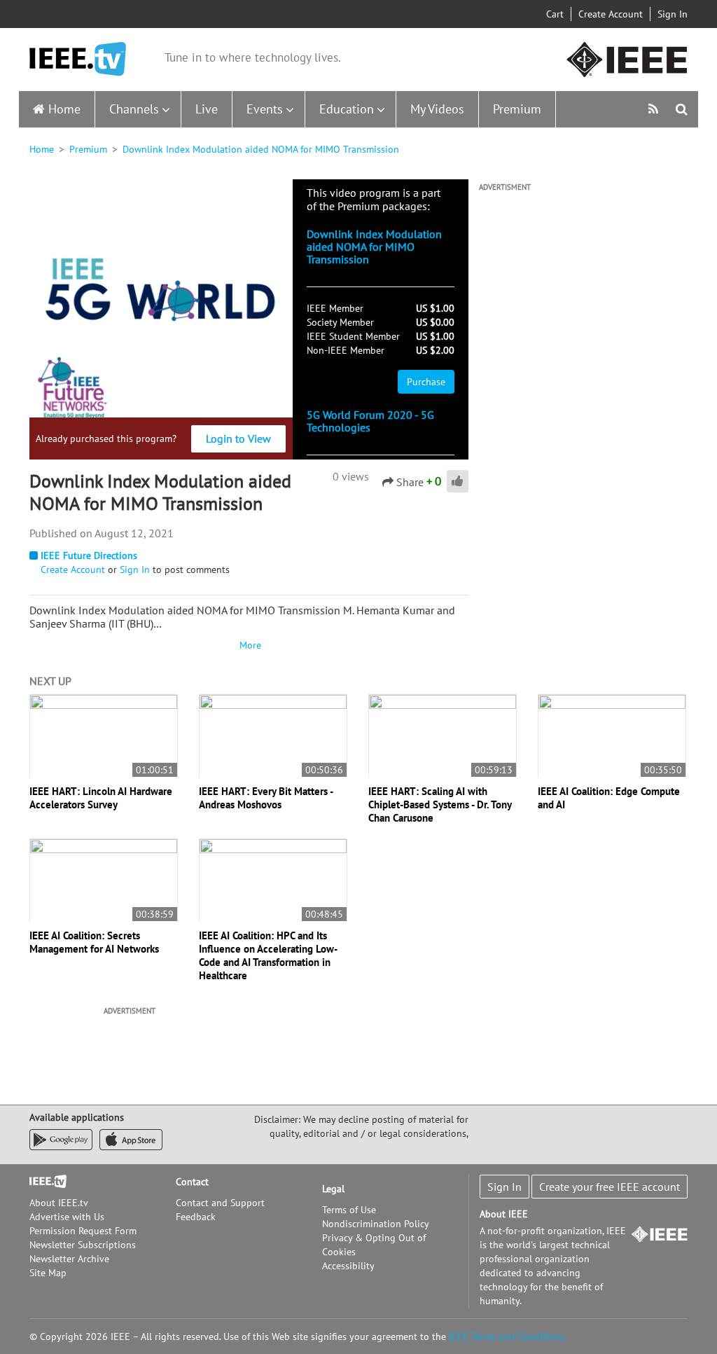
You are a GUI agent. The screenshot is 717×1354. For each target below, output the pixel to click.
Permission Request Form (83, 1230)
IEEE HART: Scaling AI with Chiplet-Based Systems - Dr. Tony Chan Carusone (439, 804)
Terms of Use (349, 1209)
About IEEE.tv (58, 1202)
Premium (517, 109)
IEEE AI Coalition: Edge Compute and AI (609, 798)
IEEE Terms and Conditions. (507, 1336)
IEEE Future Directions (89, 555)
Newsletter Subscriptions (82, 1244)
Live (206, 109)
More (248, 645)
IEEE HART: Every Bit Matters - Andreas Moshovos (266, 798)
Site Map (48, 1272)
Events (264, 109)
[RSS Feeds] (655, 109)
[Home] (77, 59)
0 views (351, 476)
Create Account (610, 14)
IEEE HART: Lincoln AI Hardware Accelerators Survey (100, 798)
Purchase (426, 381)
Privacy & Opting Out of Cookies (374, 1244)
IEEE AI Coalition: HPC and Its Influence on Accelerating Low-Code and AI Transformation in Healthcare (268, 955)
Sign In (672, 14)
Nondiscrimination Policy (375, 1223)
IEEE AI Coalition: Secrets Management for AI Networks (94, 942)
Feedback (196, 1216)
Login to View (238, 438)
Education (346, 109)
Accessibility (348, 1265)
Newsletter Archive (69, 1258)
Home (64, 109)
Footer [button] (43, 1181)
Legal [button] (333, 1188)
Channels (134, 109)
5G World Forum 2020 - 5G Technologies (370, 421)
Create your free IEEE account (609, 1187)
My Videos (437, 109)
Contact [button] (192, 1181)
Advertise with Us (66, 1216)
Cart (555, 14)
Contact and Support (220, 1202)
